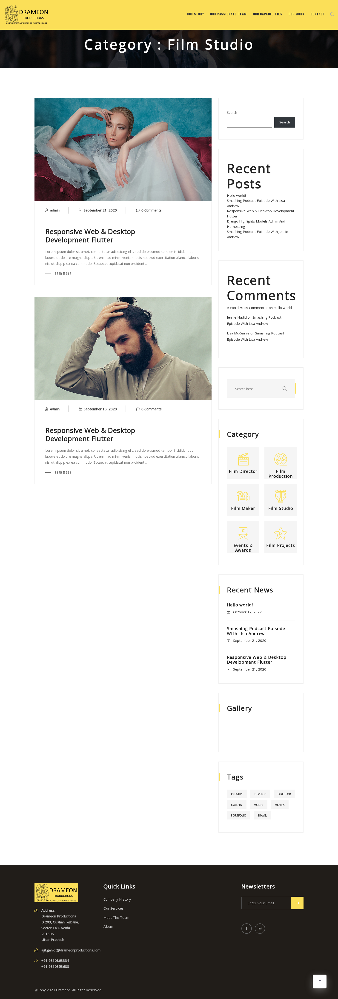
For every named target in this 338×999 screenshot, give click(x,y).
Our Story (195, 14)
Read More (62, 274)
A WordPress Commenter (247, 307)
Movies (279, 805)
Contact (317, 14)
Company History (117, 899)
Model (258, 805)
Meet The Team (116, 917)
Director (284, 794)
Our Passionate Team (228, 14)
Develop (260, 794)
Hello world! (236, 195)
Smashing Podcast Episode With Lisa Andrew (256, 631)
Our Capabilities (267, 14)
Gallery (236, 805)
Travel (262, 815)
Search (232, 112)
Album (108, 926)
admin (55, 210)
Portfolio (238, 815)
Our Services (113, 908)
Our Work (296, 14)
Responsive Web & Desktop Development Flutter (90, 235)
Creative (237, 794)
